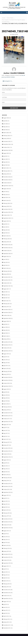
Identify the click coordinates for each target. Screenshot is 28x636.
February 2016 (6, 477)
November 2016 (6, 451)
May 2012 (5, 610)
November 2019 (6, 345)
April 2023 (5, 232)
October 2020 (6, 315)
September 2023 (7, 218)
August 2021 (6, 289)
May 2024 (5, 194)
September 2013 (7, 563)
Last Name (4, 97)
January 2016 (6, 480)
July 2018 (5, 392)
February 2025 (6, 171)
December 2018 (6, 377)
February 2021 (6, 303)
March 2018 (6, 403)
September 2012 (7, 598)
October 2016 (6, 454)
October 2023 (6, 215)
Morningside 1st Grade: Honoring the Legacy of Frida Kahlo (8, 81)
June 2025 (5, 159)
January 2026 (6, 138)
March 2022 (6, 268)
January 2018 (6, 409)
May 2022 (5, 262)
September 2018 (7, 386)
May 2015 (5, 504)
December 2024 (6, 176)
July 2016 (5, 462)
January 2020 (6, 339)
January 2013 (6, 586)
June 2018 (5, 395)
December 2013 (6, 554)
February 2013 (6, 583)
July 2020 (5, 324)
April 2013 (5, 578)
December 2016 (6, 448)
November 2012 (6, 592)
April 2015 (5, 507)
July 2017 (5, 427)
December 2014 (6, 519)
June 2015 (5, 501)
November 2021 (6, 280)
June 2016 (5, 465)
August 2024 (6, 188)
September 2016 (7, 457)
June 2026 (5, 123)
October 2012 (6, 595)
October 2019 (6, 348)
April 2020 (5, 333)
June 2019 (5, 359)
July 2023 (5, 224)
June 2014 (5, 536)
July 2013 (5, 569)
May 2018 (5, 398)
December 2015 (6, 483)
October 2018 (6, 383)
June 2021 (5, 291)
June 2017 (5, 430)
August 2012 (6, 601)
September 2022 (7, 253)
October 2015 (6, 489)
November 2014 (6, 521)
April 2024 (5, 197)
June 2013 (5, 572)
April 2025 (5, 165)
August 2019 (6, 353)
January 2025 (6, 173)
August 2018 (6, 389)
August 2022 (6, 256)
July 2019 (5, 356)
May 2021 (5, 294)
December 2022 (6, 244)
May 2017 (5, 433)
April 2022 (5, 265)
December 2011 (6, 625)
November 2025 (6, 144)
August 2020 (6, 321)
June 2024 (5, 191)
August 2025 (6, 153)
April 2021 (5, 297)
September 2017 (7, 421)
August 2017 (6, 424)
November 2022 (6, 247)
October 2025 (6, 147)
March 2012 (6, 616)
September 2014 (7, 527)
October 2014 (6, 524)
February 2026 (6, 135)
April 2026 (5, 129)
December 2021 (6, 277)
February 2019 (6, 371)
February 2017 (6, 442)
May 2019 (5, 362)
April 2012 (5, 613)
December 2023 (6, 209)
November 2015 (6, 486)
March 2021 (6, 300)
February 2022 (6, 271)
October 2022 (6, 250)
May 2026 (5, 126)
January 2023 (6, 241)
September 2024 (7, 185)
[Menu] (1, 12)
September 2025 (7, 150)
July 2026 (5, 120)
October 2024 (6, 182)
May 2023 (5, 230)
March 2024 (6, 200)
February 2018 (6, 406)
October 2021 (6, 283)
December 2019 (6, 342)
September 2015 (7, 492)
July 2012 (5, 604)
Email (3, 102)
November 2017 (6, 415)
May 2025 (5, 162)
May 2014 (5, 539)
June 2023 (5, 227)
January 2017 (6, 445)
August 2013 (6, 566)
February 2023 (6, 238)
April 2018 (5, 401)
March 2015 (6, 510)
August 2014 (6, 530)
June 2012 (5, 607)
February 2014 (6, 548)
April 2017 (5, 436)
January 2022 (6, 274)
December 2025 (6, 141)
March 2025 (6, 168)
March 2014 (6, 545)
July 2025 (5, 156)
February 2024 (6, 203)
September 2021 (7, 286)
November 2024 (6, 179)
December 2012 (6, 589)
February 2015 (6, 513)
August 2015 (6, 495)
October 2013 (6, 560)
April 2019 (5, 365)
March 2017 (6, 439)
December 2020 (6, 309)
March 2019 (6, 368)
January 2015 (6, 516)
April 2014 (5, 542)
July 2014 (5, 533)
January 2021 (6, 306)
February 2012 (6, 619)
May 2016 (5, 468)
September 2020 (7, 318)
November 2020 (6, 312)
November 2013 (6, 557)
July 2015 (5, 498)
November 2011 (6, 628)
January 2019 (6, 374)
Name (3, 92)
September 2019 (7, 350)
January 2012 (6, 622)
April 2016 (5, 471)
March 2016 (6, 474)
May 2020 (5, 330)
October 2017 (6, 418)
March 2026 (6, 132)
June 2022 (5, 259)
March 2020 (6, 336)
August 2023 (6, 221)
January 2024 (6, 206)
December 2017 (6, 412)
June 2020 (5, 327)
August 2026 (6, 117)
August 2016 (6, 460)
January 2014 (6, 551)
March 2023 (6, 235)
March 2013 (6, 580)
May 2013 (5, 575)
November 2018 (6, 380)
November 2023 (6, 212)
